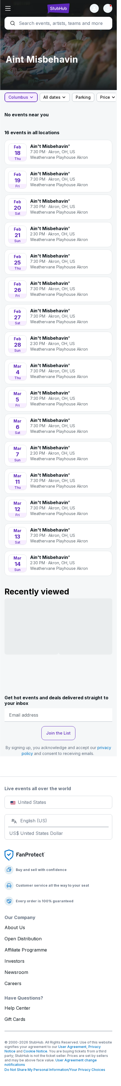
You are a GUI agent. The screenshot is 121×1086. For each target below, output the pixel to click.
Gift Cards (15, 1019)
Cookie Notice (35, 1051)
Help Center (17, 1008)
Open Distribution (23, 938)
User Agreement (72, 1047)
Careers (13, 983)
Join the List (58, 733)
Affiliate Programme (26, 950)
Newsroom (16, 972)
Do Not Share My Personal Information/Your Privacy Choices (55, 1070)
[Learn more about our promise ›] (25, 855)
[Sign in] (94, 8)
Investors (14, 961)
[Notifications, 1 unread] (107, 8)
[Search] (58, 23)
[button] (23, 8)
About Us (15, 927)
